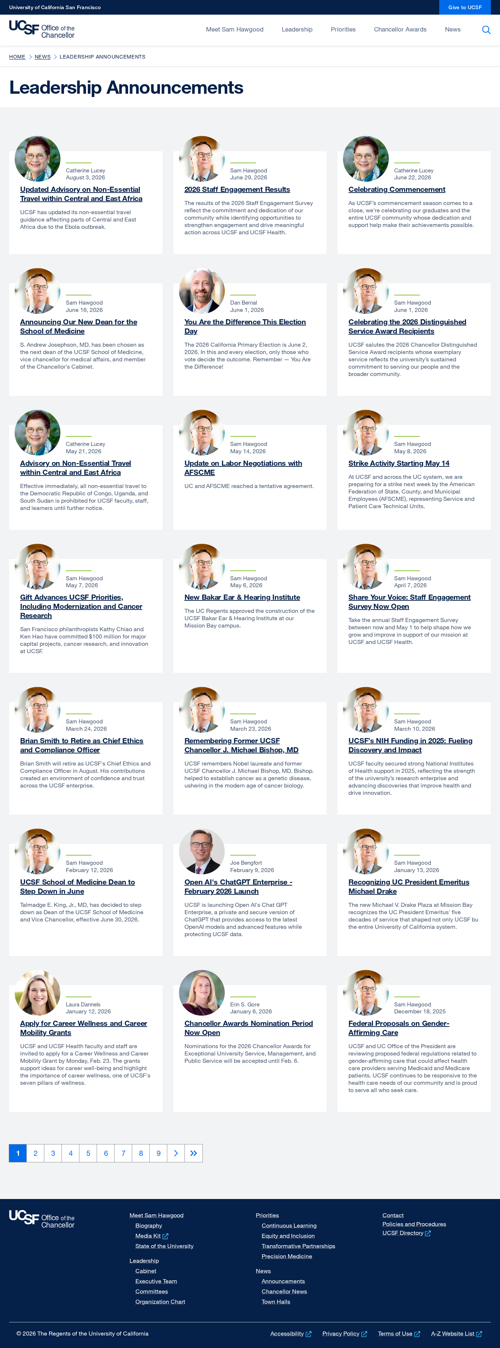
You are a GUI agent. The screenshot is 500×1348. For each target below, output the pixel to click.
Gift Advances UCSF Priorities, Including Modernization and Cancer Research (81, 606)
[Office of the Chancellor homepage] (43, 29)
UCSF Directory (408, 1232)
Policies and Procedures (414, 1224)
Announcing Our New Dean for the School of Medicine (78, 326)
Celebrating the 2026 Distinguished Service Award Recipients (407, 326)
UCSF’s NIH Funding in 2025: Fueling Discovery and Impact (410, 745)
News (453, 29)
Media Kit (152, 1235)
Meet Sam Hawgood (235, 29)
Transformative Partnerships (298, 1246)
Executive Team (156, 1281)
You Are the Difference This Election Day (245, 326)
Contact (393, 1215)
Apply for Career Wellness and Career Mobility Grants (83, 1028)
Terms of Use (400, 1333)
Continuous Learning (289, 1225)
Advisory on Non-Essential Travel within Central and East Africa (75, 467)
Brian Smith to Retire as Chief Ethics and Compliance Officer (81, 745)
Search (487, 30)
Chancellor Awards (400, 29)
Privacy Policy (345, 1333)
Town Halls (276, 1301)
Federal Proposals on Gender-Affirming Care (398, 1028)
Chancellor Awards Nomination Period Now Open (248, 1028)
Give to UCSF (469, 9)
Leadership (297, 29)
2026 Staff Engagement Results (237, 189)
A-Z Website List (457, 1333)
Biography (148, 1225)
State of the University (164, 1246)
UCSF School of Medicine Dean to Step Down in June (77, 886)
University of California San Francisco (55, 9)
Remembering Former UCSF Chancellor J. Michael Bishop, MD (241, 745)
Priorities (343, 29)
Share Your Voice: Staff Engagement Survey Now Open (409, 601)
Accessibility (291, 1333)
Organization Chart (160, 1301)
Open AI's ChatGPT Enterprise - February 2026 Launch (238, 886)
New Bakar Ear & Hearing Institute (242, 597)
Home (17, 56)
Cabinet (145, 1270)
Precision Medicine (287, 1256)
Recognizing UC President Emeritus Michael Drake (408, 886)
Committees (151, 1291)
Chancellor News (284, 1291)
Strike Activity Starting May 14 (398, 463)
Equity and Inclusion (288, 1235)
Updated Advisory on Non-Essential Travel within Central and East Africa (81, 194)
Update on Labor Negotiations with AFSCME (243, 467)
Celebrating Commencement (396, 189)
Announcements (283, 1281)
